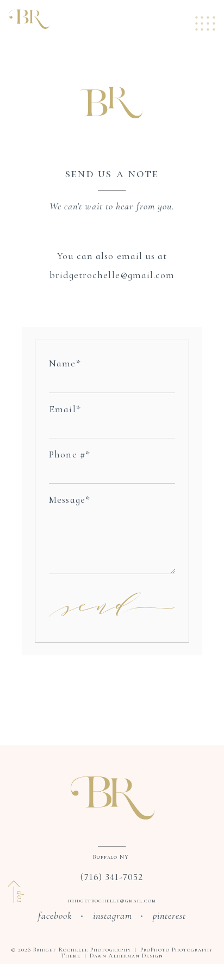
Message (67, 499)
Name (62, 363)
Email (62, 409)
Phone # (67, 454)
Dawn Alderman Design (126, 955)
